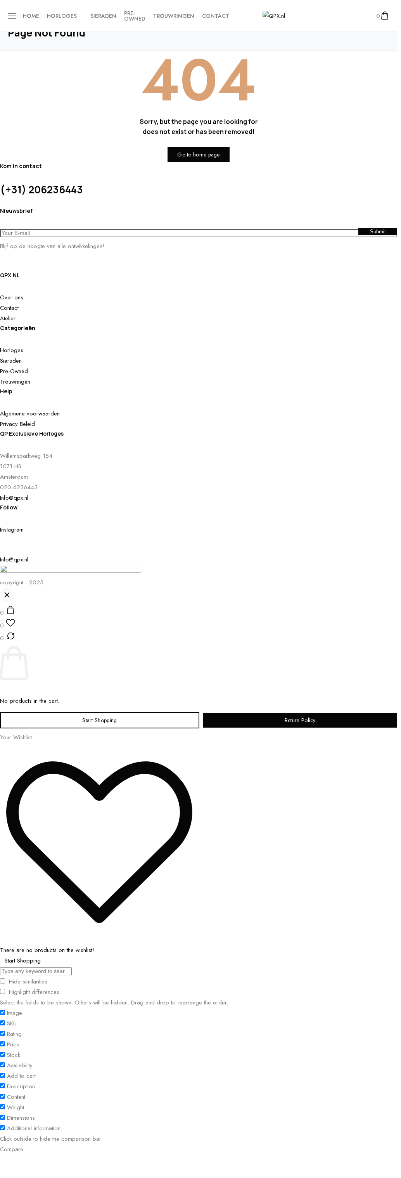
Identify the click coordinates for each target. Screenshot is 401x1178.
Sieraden (103, 16)
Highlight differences (33, 992)
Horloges (62, 16)
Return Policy (300, 720)
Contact (215, 16)
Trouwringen (173, 16)
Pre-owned (134, 15)
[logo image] (274, 15)
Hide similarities (27, 981)
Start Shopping (99, 720)
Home (31, 16)
